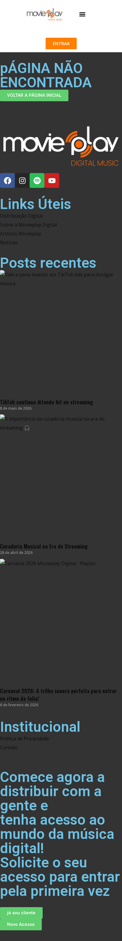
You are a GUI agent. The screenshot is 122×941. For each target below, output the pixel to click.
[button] (82, 14)
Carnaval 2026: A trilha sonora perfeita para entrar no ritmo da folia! (58, 694)
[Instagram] (22, 180)
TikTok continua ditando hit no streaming (46, 402)
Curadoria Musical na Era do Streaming (44, 546)
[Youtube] (51, 180)
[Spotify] (37, 180)
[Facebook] (7, 180)
